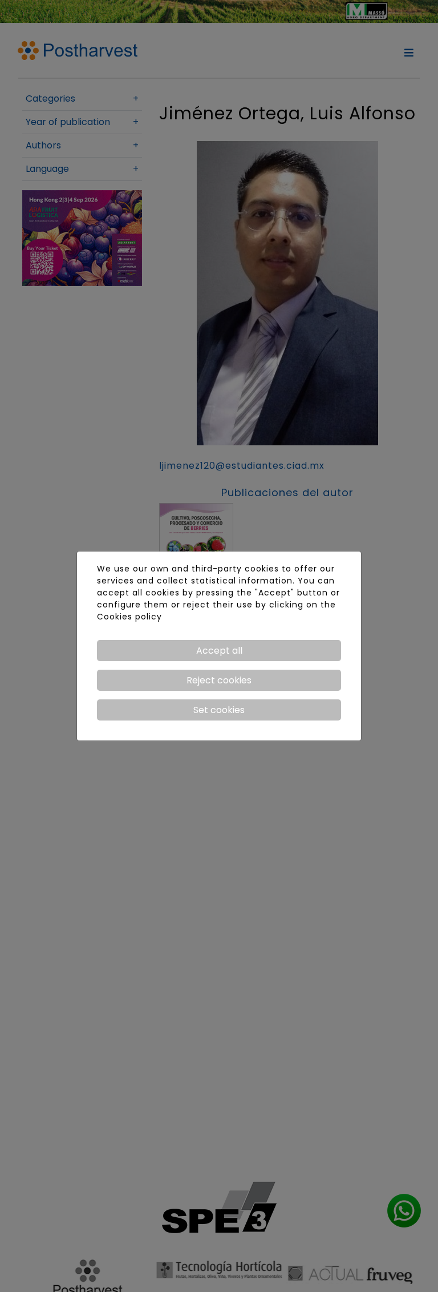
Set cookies (219, 710)
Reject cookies (219, 680)
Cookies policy (129, 616)
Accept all (219, 650)
